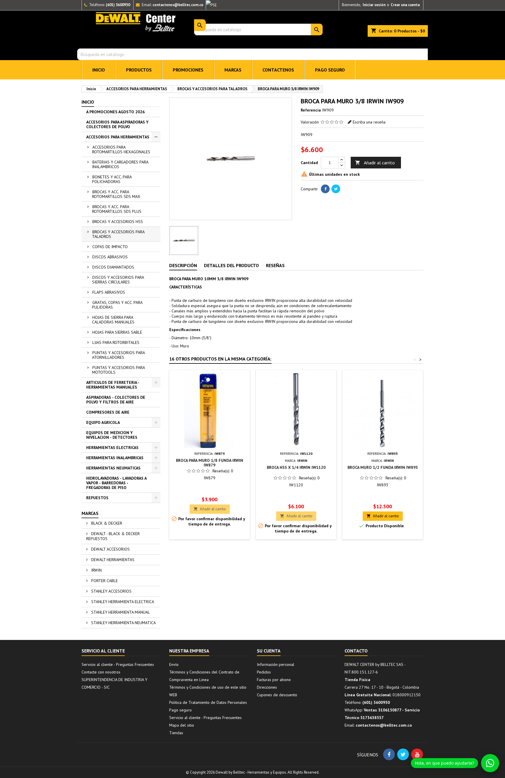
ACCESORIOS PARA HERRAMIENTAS (117, 137)
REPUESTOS (97, 497)
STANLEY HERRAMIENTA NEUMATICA (123, 622)
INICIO (98, 70)
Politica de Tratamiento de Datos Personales (208, 702)
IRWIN (96, 570)
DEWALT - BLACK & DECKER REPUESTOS (113, 536)
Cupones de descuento (277, 694)
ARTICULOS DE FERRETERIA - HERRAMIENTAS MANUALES (112, 385)
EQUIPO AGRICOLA (103, 422)
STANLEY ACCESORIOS (111, 591)
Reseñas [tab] (275, 265)
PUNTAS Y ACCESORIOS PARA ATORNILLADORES (118, 355)
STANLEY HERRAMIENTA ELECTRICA (122, 601)
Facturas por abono (274, 679)
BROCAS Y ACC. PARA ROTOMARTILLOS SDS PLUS (116, 209)
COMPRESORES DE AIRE (107, 412)
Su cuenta (269, 651)
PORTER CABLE (104, 580)
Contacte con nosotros (101, 672)
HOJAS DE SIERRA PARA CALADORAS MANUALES (113, 320)
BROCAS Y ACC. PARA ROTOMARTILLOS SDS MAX (116, 194)
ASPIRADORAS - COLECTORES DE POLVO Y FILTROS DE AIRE (115, 400)
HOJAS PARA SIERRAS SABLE (117, 332)
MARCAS (232, 70)
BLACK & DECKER (106, 523)
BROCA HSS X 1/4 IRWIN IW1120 (296, 467)
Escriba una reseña (369, 122)
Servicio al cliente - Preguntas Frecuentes (118, 664)
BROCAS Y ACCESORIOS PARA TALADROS (118, 234)
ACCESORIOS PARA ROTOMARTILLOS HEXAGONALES (121, 149)
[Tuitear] (335, 189)
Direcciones (267, 687)
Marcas (90, 513)
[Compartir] (325, 189)
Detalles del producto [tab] (231, 265)
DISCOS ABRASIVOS (110, 257)
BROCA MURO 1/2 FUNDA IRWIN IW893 (382, 467)
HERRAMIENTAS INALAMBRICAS (114, 457)
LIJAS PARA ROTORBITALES (115, 342)
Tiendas (176, 732)
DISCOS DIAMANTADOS (113, 267)
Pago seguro (330, 70)
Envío (174, 664)
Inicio (88, 102)
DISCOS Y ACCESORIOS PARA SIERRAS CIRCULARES (118, 280)
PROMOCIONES (188, 70)
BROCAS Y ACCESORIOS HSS (117, 221)
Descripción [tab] (183, 265)
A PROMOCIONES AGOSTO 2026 (115, 111)
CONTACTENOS (278, 70)
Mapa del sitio (181, 725)
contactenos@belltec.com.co (178, 4)
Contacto (356, 651)
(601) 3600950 (118, 4)
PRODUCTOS (139, 70)
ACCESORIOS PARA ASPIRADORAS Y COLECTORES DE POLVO (117, 124)
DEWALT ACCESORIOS (110, 549)
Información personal (275, 664)
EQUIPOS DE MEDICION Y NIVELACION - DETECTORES (111, 435)
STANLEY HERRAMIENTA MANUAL (120, 612)
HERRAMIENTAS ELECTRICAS (112, 447)
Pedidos (264, 672)
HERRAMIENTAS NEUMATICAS (113, 468)
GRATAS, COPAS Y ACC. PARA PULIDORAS (117, 305)
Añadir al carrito (375, 163)
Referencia (311, 110)
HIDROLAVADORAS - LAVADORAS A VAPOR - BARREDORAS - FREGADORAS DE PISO (116, 483)
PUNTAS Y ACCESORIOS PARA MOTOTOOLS (118, 370)
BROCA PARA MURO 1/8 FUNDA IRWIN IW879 (209, 463)
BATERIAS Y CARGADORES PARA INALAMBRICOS (120, 164)
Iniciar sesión (374, 4)
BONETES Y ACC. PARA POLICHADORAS (112, 179)
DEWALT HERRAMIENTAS (112, 559)
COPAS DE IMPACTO (110, 246)
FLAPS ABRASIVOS (108, 292)
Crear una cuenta (405, 4)
